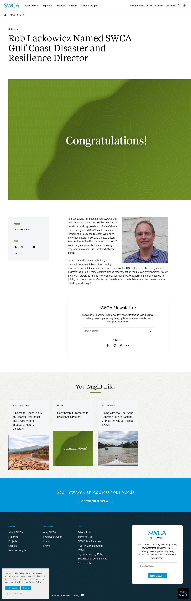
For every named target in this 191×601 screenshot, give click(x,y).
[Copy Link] (16, 253)
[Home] (5, 15)
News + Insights (17, 15)
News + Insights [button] (89, 5)
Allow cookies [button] (12, 588)
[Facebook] (121, 345)
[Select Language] (184, 5)
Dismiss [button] (26, 588)
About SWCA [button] (31, 5)
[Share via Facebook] (16, 247)
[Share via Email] (34, 247)
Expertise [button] (47, 5)
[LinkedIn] (108, 345)
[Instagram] (114, 345)
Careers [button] (73, 5)
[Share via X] (22, 247)
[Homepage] (12, 6)
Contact (159, 5)
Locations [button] (170, 5)
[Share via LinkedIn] (28, 247)
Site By (77, 595)
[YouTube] (127, 345)
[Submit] (150, 331)
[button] (14, 593)
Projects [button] (60, 5)
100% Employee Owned (141, 5)
